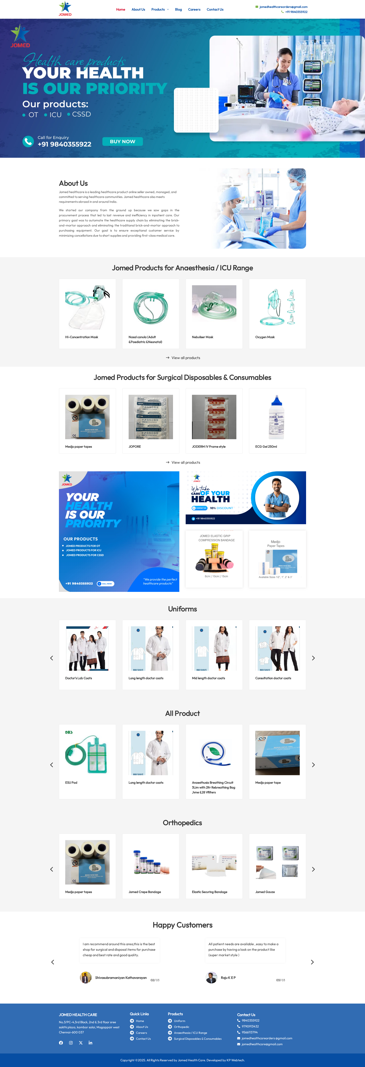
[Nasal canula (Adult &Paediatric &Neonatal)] (151, 307)
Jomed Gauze (265, 892)
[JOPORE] (151, 417)
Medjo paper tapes (78, 446)
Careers (194, 9)
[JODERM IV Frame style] (214, 417)
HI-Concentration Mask (81, 337)
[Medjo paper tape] (277, 753)
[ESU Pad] (87, 753)
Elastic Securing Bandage (209, 892)
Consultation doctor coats (273, 678)
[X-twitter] (81, 1043)
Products (158, 9)
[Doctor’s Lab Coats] (87, 648)
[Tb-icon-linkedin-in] (91, 1043)
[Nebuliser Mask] (214, 307)
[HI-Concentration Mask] (87, 307)
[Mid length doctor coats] (214, 648)
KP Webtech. (236, 1060)
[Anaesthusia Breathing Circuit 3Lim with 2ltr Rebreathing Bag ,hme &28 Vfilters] (214, 753)
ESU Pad (71, 782)
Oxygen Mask (265, 337)
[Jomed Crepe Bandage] (151, 862)
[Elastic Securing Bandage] (214, 862)
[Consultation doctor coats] (277, 648)
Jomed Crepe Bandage (145, 892)
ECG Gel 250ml (266, 446)
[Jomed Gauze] (277, 862)
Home (120, 9)
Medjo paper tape (268, 782)
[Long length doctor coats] (151, 648)
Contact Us (215, 9)
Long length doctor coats (146, 678)
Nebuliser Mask (202, 337)
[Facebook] (61, 1043)
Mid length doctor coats (208, 678)
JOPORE (135, 446)
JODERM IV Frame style (209, 446)
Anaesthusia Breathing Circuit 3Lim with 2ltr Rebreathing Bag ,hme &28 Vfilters (213, 787)
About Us (138, 9)
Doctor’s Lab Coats (78, 678)
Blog (178, 9)
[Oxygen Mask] (277, 307)
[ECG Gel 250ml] (277, 417)
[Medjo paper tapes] (87, 417)
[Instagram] (71, 1043)
